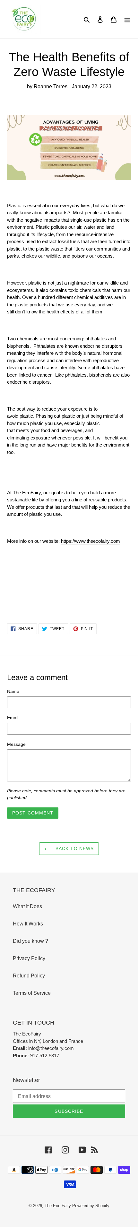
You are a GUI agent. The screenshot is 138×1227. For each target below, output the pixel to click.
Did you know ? (30, 941)
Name (13, 691)
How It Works (28, 923)
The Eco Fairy (58, 1205)
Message (16, 744)
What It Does (27, 906)
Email (12, 717)
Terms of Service (32, 993)
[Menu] (127, 19)
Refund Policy (29, 975)
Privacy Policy (29, 958)
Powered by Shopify (90, 1205)
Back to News (74, 848)
